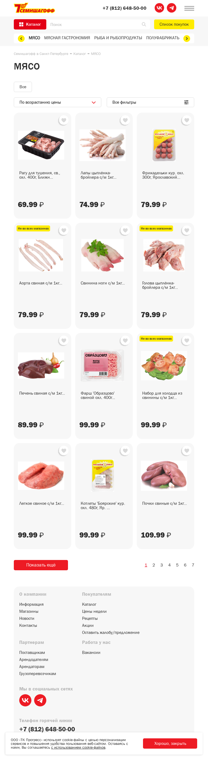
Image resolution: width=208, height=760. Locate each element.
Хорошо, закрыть (170, 743)
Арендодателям (33, 659)
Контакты (28, 625)
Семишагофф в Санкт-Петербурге (41, 53)
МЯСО (34, 38)
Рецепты (90, 618)
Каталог (79, 53)
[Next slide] (186, 38)
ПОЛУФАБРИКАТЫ (163, 38)
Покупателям (96, 594)
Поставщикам (32, 652)
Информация (31, 604)
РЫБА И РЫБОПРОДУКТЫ (118, 38)
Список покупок (174, 24)
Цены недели (94, 611)
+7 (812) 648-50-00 (125, 8)
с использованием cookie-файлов (78, 747)
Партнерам (31, 642)
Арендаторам (31, 666)
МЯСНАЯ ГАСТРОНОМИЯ (67, 38)
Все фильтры (124, 102)
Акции (88, 625)
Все (23, 87)
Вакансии (91, 652)
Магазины (28, 611)
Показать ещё (41, 565)
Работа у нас (96, 642)
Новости (26, 618)
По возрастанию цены (40, 102)
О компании (32, 594)
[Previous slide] (21, 38)
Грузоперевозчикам (37, 673)
